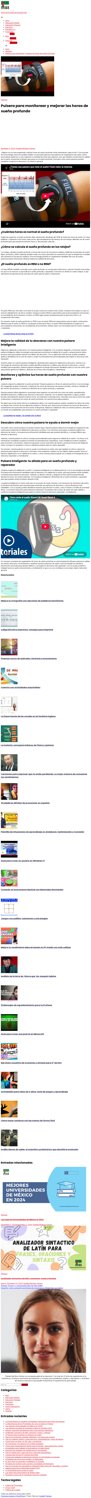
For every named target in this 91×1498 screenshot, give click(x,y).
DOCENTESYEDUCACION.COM (14, 12)
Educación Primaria (12, 25)
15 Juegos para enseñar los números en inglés (23, 1435)
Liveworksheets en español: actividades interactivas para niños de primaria (35, 1421)
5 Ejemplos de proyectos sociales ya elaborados (24, 1459)
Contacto (13, 43)
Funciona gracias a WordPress (13, 1496)
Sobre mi (8, 40)
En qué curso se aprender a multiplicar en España (24, 1461)
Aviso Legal (10, 1487)
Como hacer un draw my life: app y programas (23, 1441)
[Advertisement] (45, 131)
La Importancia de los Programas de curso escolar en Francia (29, 1424)
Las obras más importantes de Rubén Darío (22, 1472)
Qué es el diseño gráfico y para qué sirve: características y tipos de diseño (34, 1439)
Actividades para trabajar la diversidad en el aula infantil (27, 1448)
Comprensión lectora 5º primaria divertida (21, 1455)
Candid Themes (45, 1496)
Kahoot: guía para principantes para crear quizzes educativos (29, 1430)
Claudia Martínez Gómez (25, 148)
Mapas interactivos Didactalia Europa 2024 (22, 1468)
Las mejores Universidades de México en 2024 (22, 1219)
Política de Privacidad (13, 1485)
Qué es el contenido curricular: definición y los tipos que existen (30, 1437)
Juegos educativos (12, 1406)
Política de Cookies (12, 1490)
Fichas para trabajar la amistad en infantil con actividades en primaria (32, 1457)
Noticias (13, 38)
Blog (7, 36)
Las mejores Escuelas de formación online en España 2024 (28, 1428)
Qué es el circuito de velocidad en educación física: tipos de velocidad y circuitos (36, 1466)
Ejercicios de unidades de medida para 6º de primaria (26, 1450)
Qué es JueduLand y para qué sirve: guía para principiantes (28, 1452)
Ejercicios (9, 27)
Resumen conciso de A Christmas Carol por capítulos (26, 1475)
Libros (12, 34)
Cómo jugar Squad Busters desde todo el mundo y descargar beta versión (34, 1446)
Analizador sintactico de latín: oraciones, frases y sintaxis (28, 1278)
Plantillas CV (10, 29)
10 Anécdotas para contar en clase (19, 1470)
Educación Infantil (12, 23)
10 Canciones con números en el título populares (24, 1444)
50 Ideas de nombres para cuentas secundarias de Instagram (29, 1464)
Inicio (7, 20)
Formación (9, 32)
